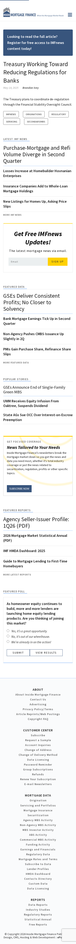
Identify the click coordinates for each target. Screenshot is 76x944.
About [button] (38, 689)
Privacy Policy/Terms (38, 709)
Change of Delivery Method (38, 755)
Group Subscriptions (38, 769)
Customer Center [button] (38, 730)
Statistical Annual (38, 919)
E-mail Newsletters (38, 784)
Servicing (11, 121)
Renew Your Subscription (38, 779)
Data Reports (38, 905)
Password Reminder (38, 764)
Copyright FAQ (38, 719)
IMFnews (11, 114)
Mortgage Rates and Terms (38, 859)
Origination (38, 800)
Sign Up (57, 261)
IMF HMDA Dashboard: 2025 (24, 550)
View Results (46, 652)
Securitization (38, 815)
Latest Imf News (15, 139)
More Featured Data (16, 362)
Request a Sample (38, 740)
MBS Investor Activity (38, 830)
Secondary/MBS (36, 121)
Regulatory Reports (38, 914)
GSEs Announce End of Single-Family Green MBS (34, 389)
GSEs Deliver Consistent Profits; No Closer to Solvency (31, 302)
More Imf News (12, 214)
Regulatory (58, 114)
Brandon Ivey (30, 88)
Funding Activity (38, 844)
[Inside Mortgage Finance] (33, 16)
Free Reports (38, 924)
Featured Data (14, 287)
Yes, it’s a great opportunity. (29, 631)
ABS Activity (38, 835)
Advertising (38, 704)
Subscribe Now (19, 488)
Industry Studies (38, 909)
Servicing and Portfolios (38, 805)
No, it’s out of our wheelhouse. (30, 636)
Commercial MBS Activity (38, 839)
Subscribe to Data (38, 864)
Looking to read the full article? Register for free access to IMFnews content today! (35, 42)
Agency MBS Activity (38, 820)
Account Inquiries (38, 745)
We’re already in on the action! (31, 642)
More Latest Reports (17, 574)
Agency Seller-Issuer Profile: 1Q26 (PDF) (36, 522)
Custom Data (38, 883)
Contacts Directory (38, 879)
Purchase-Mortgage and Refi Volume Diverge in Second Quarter (36, 154)
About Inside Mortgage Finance (38, 694)
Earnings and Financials (38, 849)
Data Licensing (38, 759)
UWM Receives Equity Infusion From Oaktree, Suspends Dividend (31, 403)
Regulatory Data (38, 854)
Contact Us (38, 699)
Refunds (38, 774)
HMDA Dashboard (38, 874)
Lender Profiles (38, 869)
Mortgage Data (38, 795)
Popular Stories (15, 379)
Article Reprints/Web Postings (38, 714)
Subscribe (38, 735)
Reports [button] (38, 900)
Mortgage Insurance (38, 810)
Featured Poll (14, 591)
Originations (34, 114)
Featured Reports (17, 510)
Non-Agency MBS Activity (38, 825)
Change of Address (38, 750)
